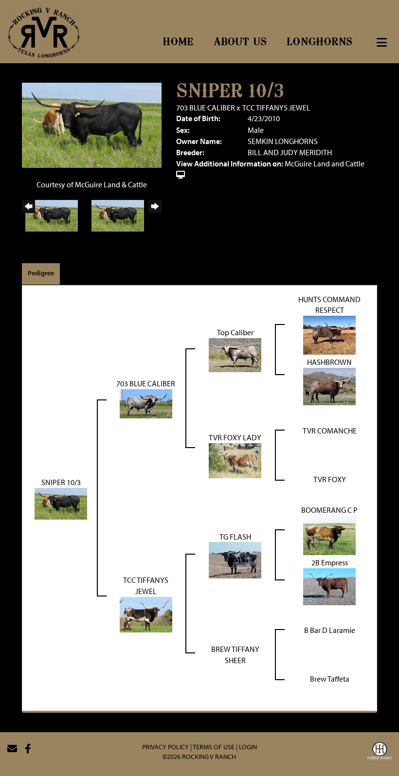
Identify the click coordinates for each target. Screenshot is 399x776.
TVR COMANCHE (330, 430)
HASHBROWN (329, 362)
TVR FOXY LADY (235, 437)
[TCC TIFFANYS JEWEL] (146, 613)
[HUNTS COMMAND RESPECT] (329, 334)
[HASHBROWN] (329, 386)
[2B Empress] (329, 586)
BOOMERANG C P (329, 510)
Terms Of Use (214, 746)
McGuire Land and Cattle (324, 163)
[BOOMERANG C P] (329, 534)
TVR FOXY (329, 479)
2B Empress (329, 562)
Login (248, 746)
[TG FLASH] (235, 559)
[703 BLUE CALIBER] (146, 403)
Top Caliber (235, 332)
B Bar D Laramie (329, 630)
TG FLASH (235, 536)
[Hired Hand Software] (379, 752)
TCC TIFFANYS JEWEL (276, 107)
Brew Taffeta (329, 679)
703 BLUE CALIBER (205, 107)
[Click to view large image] (92, 124)
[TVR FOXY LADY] (235, 459)
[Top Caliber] (235, 354)
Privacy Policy (165, 746)
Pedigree (41, 273)
